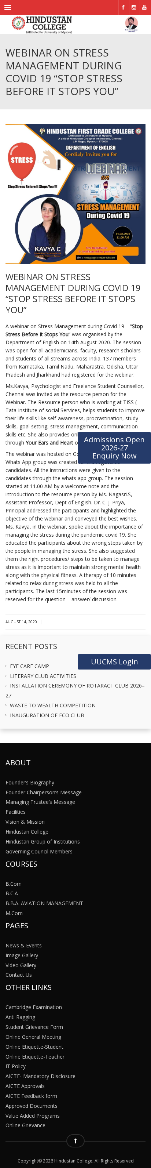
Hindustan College (26, 831)
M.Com (14, 913)
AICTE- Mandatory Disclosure (40, 1076)
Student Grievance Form (34, 1026)
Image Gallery (21, 954)
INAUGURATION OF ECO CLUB (47, 715)
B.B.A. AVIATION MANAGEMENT (44, 903)
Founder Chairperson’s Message (43, 791)
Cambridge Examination (33, 1007)
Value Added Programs (32, 1115)
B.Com (13, 883)
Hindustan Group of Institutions (42, 841)
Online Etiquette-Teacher (35, 1056)
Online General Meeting (33, 1036)
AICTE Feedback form (31, 1095)
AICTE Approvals (25, 1085)
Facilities (15, 811)
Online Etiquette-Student (34, 1046)
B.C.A (11, 893)
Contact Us (18, 974)
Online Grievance (25, 1125)
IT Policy (15, 1066)
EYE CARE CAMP (29, 665)
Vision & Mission (25, 821)
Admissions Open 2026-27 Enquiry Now (114, 448)
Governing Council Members (39, 851)
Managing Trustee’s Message (40, 801)
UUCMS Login (114, 662)
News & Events (23, 945)
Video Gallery (20, 964)
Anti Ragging (20, 1016)
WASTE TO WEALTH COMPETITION (53, 705)
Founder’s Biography (29, 782)
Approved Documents (31, 1105)
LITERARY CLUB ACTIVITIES (43, 675)
